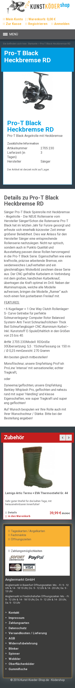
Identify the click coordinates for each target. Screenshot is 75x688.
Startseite (33, 43)
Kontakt (14, 612)
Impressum (16, 618)
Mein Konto (14, 19)
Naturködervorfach (40, 493)
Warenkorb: (40, 19)
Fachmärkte (18, 535)
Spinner (14, 653)
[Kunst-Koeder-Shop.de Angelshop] (37, 8)
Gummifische (18, 669)
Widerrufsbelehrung (23, 643)
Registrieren (37, 24)
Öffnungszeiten (21, 539)
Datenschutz (18, 628)
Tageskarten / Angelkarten (28, 531)
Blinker (14, 648)
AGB (12, 638)
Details (34, 512)
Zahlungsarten (19, 623)
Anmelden (61, 24)
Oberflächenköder (21, 664)
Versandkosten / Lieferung (28, 633)
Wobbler (15, 659)
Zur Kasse (13, 24)
